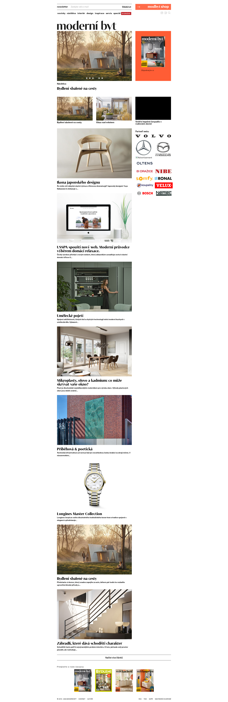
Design (90, 13)
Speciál (117, 13)
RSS (140, 699)
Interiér (81, 13)
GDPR (151, 699)
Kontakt (82, 699)
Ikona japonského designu (78, 182)
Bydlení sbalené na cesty (69, 122)
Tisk (145, 699)
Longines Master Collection (79, 514)
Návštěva (71, 13)
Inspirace (99, 13)
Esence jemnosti (70, 88)
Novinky (61, 13)
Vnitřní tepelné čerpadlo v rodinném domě (148, 123)
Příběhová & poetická (75, 449)
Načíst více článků (114, 658)
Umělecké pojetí (70, 316)
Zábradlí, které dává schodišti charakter (89, 643)
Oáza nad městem (105, 122)
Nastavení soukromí (163, 699)
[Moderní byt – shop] (153, 13)
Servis (109, 13)
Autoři (90, 699)
